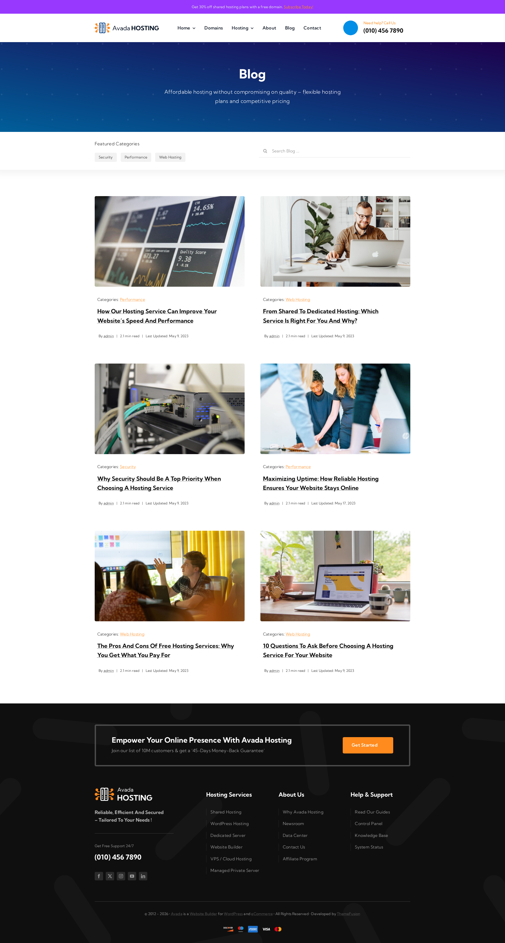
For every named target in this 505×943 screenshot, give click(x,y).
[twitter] (110, 876)
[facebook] (99, 876)
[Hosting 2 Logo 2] (127, 25)
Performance (132, 299)
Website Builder (203, 913)
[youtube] (132, 876)
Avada (177, 913)
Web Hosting (298, 299)
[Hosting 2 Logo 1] (124, 789)
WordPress (233, 913)
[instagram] (121, 876)
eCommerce (262, 913)
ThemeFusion (348, 913)
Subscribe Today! (298, 6)
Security (128, 466)
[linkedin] (143, 876)
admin (109, 336)
